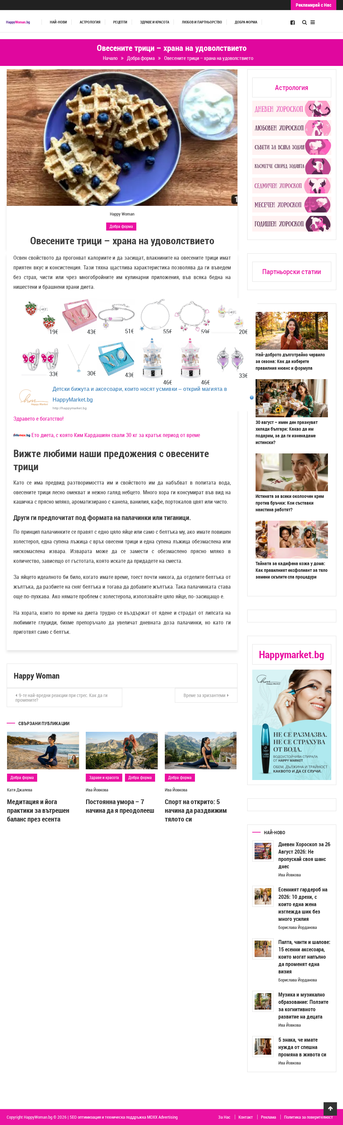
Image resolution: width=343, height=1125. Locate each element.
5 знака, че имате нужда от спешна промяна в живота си (302, 1047)
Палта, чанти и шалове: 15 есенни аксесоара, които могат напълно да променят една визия (304, 956)
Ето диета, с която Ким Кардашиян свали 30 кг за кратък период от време (115, 435)
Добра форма (246, 22)
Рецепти (120, 22)
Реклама (268, 1117)
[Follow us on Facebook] (292, 22)
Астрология (90, 22)
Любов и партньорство (202, 22)
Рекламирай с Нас (313, 5)
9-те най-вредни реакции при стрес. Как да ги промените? (61, 697)
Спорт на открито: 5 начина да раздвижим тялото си (196, 810)
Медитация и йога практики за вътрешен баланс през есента (38, 810)
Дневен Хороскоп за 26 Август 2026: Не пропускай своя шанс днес (304, 855)
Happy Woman (122, 214)
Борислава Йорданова (297, 927)
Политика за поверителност (308, 1117)
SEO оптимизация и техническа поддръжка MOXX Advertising (124, 1117)
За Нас (224, 1117)
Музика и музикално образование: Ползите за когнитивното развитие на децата (303, 1005)
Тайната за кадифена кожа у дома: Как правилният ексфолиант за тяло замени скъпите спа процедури (292, 570)
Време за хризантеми (204, 695)
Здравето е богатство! (38, 418)
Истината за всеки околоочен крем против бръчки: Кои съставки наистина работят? (290, 503)
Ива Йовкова (97, 790)
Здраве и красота (154, 22)
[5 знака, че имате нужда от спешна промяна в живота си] (263, 1046)
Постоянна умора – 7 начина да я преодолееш (120, 806)
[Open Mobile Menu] (313, 21)
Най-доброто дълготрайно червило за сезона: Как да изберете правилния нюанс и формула (290, 361)
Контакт (245, 1117)
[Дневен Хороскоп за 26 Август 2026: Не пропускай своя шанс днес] (263, 851)
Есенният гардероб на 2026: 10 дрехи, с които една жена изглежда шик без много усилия (302, 904)
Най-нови (58, 22)
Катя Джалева (19, 790)
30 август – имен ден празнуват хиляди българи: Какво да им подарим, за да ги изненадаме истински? (287, 432)
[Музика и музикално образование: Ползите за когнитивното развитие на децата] (263, 1001)
